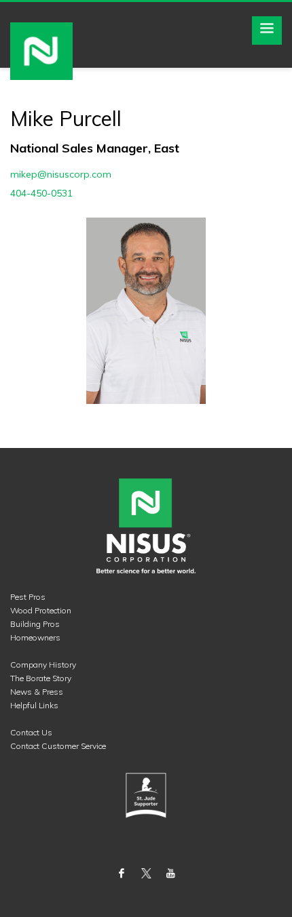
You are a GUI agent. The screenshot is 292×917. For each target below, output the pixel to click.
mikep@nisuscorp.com (60, 174)
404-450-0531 (41, 193)
